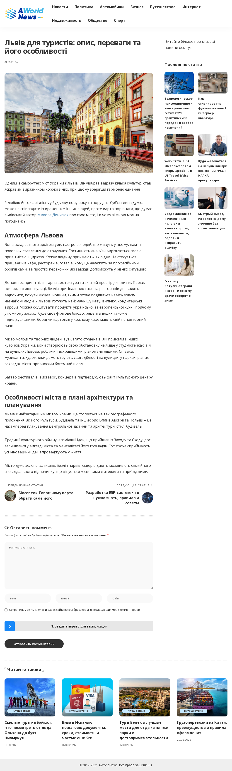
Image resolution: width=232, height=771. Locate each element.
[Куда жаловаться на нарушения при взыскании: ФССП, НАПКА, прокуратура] (212, 145)
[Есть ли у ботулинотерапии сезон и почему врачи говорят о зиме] (179, 265)
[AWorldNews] (25, 13)
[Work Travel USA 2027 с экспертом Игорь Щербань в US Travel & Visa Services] (179, 145)
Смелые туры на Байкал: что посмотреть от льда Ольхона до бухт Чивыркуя (28, 730)
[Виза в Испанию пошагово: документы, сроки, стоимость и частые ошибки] (87, 697)
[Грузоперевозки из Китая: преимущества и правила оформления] (202, 697)
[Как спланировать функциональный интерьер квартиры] (212, 83)
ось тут (185, 47)
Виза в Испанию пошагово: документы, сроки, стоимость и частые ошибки (84, 730)
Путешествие (21, 710)
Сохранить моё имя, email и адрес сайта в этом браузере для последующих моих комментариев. (74, 610)
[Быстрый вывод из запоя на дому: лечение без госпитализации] (212, 198)
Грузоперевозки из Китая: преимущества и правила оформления (202, 727)
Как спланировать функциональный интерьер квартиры (212, 108)
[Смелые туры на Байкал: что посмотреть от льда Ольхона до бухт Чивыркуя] (30, 697)
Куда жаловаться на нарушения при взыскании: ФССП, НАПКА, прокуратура (212, 170)
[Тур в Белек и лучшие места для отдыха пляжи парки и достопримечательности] (144, 697)
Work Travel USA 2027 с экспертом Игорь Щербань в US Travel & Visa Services (178, 170)
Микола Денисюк (52, 214)
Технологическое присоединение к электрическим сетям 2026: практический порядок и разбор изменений (178, 112)
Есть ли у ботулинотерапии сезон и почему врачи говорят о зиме (178, 290)
